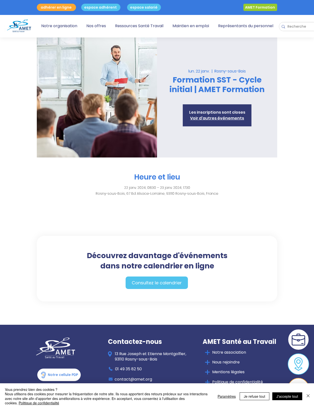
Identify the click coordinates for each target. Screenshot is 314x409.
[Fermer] (308, 396)
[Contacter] (298, 364)
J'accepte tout (287, 396)
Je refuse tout (254, 396)
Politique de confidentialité (39, 402)
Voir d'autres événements (217, 118)
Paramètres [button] (227, 396)
